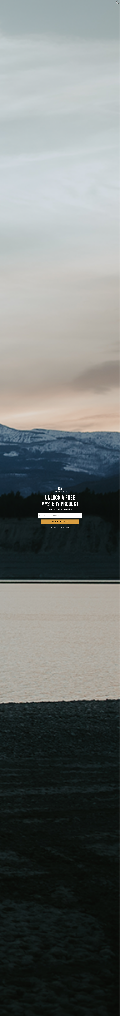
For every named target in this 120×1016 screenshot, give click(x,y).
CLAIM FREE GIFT (60, 522)
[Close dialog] (117, 2)
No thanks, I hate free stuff (60, 528)
